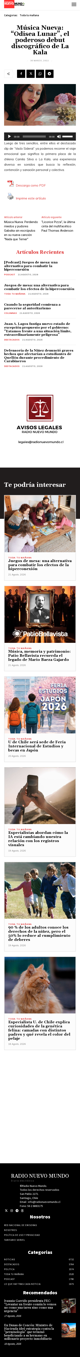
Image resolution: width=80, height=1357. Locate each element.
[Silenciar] (59, 136)
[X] (30, 74)
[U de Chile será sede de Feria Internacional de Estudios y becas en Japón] (40, 705)
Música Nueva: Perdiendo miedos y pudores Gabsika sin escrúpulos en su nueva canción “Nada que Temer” (21, 230)
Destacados (11, 339)
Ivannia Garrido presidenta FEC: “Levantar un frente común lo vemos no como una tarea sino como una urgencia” (30, 1306)
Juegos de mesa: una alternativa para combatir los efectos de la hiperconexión (39, 287)
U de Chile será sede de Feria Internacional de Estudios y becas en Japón (37, 746)
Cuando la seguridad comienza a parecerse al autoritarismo (32, 306)
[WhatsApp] (40, 74)
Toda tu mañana (29, 15)
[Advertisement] (40, 1090)
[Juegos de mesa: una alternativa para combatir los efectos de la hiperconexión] (40, 523)
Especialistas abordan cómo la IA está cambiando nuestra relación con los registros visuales (38, 838)
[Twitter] (6, 1211)
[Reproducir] (9, 136)
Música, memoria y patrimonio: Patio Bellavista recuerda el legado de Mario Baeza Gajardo (39, 655)
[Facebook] (21, 74)
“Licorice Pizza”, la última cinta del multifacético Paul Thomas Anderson (58, 226)
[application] (40, 136)
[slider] (68, 136)
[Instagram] (11, 1211)
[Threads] (22, 1211)
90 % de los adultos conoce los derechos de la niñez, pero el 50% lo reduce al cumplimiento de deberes (39, 933)
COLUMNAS (10, 313)
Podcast (9, 274)
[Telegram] (49, 74)
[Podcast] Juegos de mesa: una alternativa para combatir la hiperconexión (31, 266)
